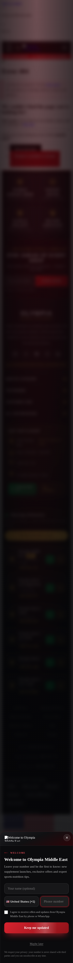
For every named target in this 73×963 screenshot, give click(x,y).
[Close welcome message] (66, 837)
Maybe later (36, 943)
